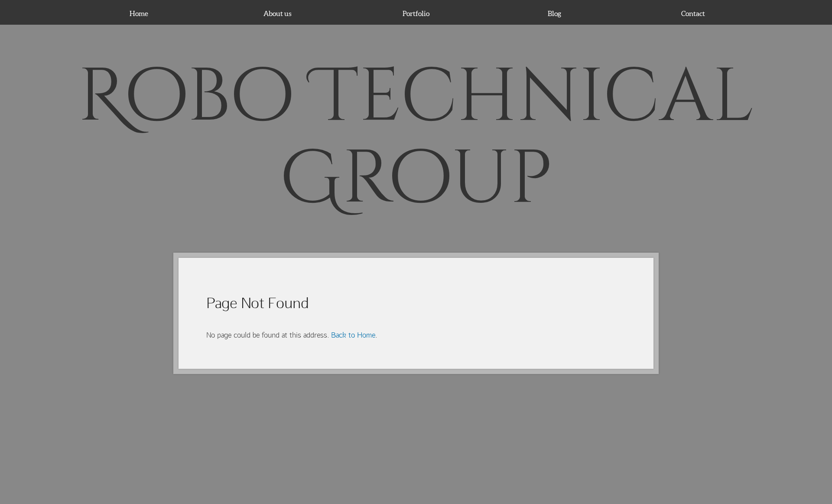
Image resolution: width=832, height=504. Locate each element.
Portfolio (416, 13)
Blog (554, 13)
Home (139, 13)
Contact (693, 13)
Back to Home (353, 335)
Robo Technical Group (416, 138)
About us (277, 13)
